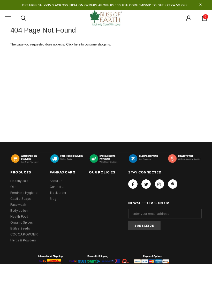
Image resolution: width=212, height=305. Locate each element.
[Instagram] (159, 184)
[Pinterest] (172, 184)
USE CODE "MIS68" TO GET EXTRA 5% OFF (155, 5)
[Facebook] (133, 184)
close (200, 4)
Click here (73, 44)
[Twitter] (146, 184)
